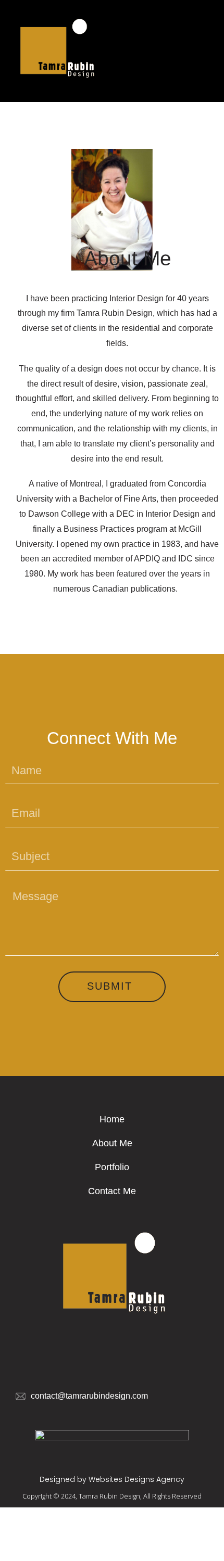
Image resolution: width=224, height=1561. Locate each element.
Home (112, 1119)
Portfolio (112, 1167)
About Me (112, 1143)
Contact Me (112, 1191)
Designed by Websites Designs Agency (112, 1479)
